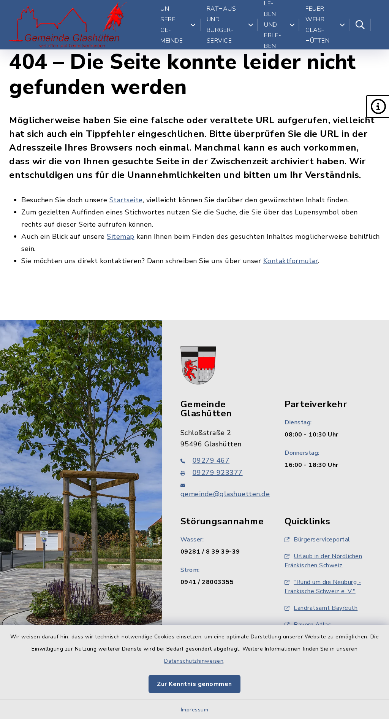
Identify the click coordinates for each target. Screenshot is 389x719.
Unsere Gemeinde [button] (171, 25)
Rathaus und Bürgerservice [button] (221, 25)
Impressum (195, 709)
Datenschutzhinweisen (193, 661)
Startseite (126, 200)
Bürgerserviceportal (322, 539)
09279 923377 (218, 472)
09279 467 (211, 460)
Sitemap (120, 236)
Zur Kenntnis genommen (194, 684)
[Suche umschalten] (360, 25)
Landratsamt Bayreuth (325, 608)
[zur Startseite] (68, 24)
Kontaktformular (290, 260)
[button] (377, 106)
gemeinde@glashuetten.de (225, 493)
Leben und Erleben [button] (272, 25)
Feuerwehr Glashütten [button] (317, 25)
